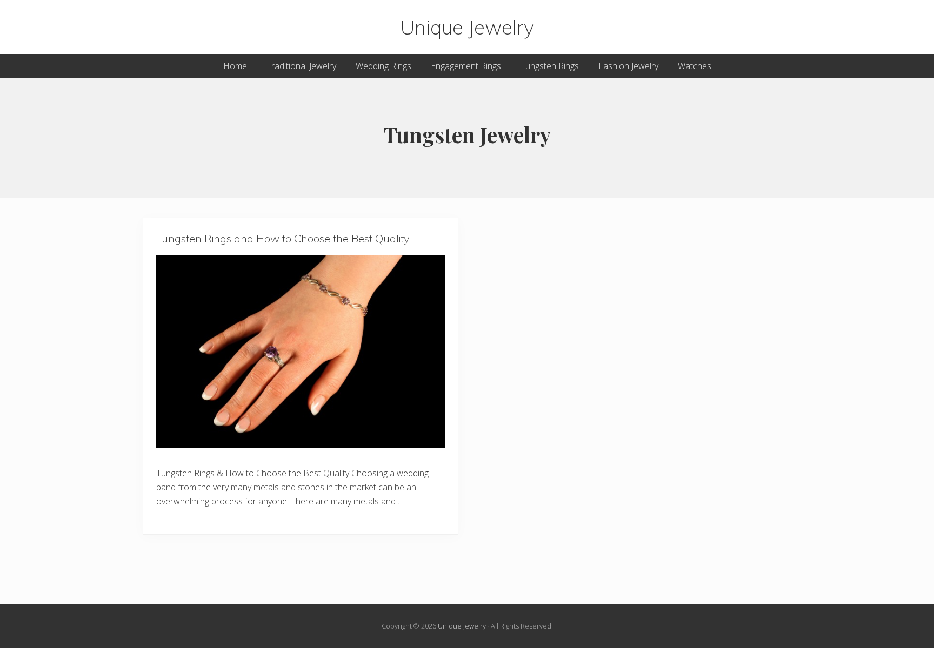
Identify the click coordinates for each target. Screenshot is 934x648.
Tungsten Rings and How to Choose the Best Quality (282, 238)
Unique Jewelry (467, 27)
